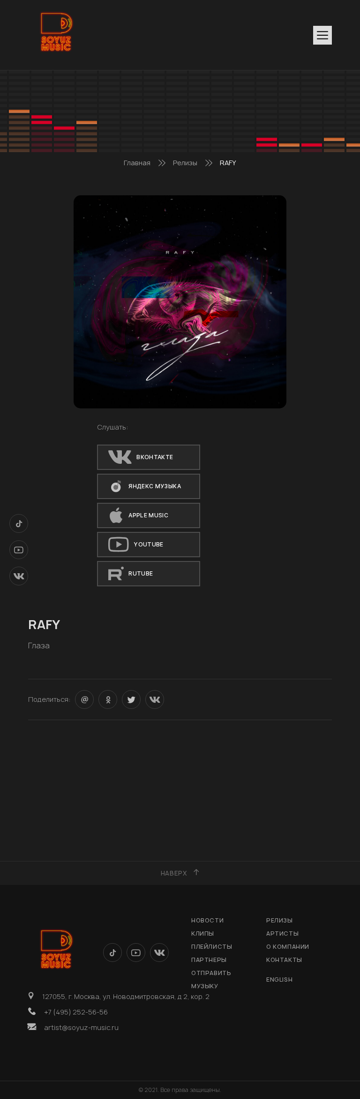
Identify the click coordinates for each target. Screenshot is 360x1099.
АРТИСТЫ (282, 934)
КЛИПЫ (202, 934)
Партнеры (209, 960)
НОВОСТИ (207, 920)
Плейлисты (211, 947)
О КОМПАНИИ (287, 947)
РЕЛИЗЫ (279, 920)
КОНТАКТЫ (284, 960)
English (279, 980)
